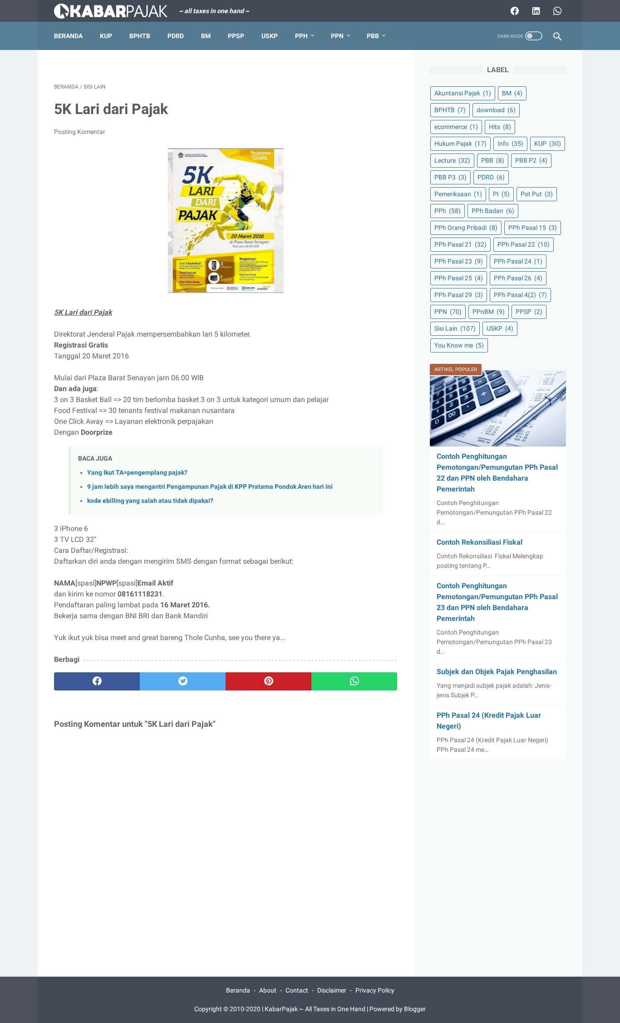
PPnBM (488, 311)
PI (501, 194)
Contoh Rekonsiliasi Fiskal (479, 542)
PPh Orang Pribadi (465, 227)
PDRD (175, 36)
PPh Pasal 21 (460, 244)
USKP (269, 36)
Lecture (452, 160)
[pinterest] (268, 681)
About (267, 990)
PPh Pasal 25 (458, 278)
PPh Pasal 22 (523, 244)
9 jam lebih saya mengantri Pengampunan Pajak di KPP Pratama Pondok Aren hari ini (210, 487)
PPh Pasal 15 (532, 227)
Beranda (68, 36)
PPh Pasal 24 (518, 261)
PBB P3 (450, 177)
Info (510, 143)
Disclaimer (331, 990)
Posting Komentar (79, 131)
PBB (373, 36)
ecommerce (456, 126)
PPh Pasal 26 (518, 278)
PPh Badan (493, 210)
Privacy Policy (374, 990)
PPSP (236, 36)
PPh (301, 36)
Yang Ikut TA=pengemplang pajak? (137, 473)
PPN (337, 36)
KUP (106, 36)
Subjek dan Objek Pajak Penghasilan (497, 671)
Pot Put (537, 194)
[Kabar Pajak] (116, 11)
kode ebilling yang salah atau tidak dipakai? (150, 501)
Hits (500, 126)
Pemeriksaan (458, 194)
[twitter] (183, 681)
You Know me (459, 345)
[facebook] (97, 681)
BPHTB (139, 36)
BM (206, 36)
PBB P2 (531, 160)
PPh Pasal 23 (458, 261)
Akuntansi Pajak (462, 93)
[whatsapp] (354, 681)
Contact (296, 990)
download (496, 110)
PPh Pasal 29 (458, 294)
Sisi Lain (455, 328)
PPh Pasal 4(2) (520, 294)
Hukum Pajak (460, 143)
